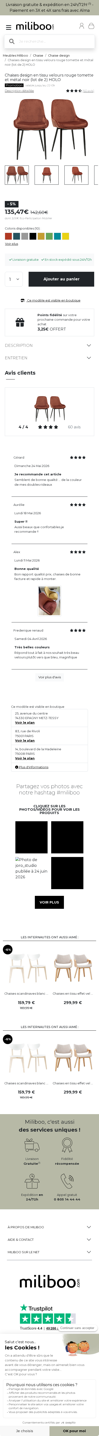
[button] (32, 837)
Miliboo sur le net (23, 1252)
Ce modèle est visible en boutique (53, 300)
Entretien (16, 358)
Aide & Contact (21, 1239)
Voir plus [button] (49, 902)
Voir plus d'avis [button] (49, 677)
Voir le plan (25, 722)
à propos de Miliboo (26, 1227)
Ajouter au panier (61, 279)
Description (19, 345)
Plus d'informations (33, 767)
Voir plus (11, 244)
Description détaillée (19, 91)
